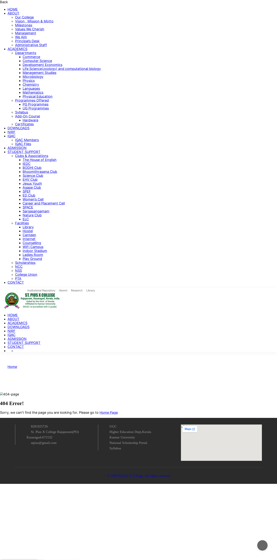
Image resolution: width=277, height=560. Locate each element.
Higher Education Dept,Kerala (130, 432)
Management (25, 33)
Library (28, 227)
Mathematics (33, 92)
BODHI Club (32, 168)
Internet (29, 239)
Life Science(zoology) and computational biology (62, 69)
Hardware (30, 120)
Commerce (31, 57)
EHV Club (30, 180)
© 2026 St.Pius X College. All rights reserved (138, 475)
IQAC (11, 136)
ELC (26, 219)
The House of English (40, 160)
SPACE (28, 207)
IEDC (27, 164)
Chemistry (31, 85)
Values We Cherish (29, 29)
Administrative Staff (31, 45)
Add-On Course (27, 116)
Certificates (24, 124)
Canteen (29, 235)
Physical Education (38, 96)
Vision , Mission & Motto (34, 21)
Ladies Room (33, 255)
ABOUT (13, 13)
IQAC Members (27, 140)
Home (12, 367)
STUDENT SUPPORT (24, 152)
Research (77, 290)
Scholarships (25, 263)
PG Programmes (35, 104)
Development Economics (42, 65)
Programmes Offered (32, 100)
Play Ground (32, 259)
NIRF (11, 132)
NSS (18, 271)
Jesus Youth (32, 183)
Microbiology (33, 77)
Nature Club (32, 215)
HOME (13, 9)
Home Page (108, 412)
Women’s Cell (33, 199)
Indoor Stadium (35, 251)
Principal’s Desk (27, 41)
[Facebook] (24, 454)
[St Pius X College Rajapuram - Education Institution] (33, 308)
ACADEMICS (17, 49)
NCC (19, 267)
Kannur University (122, 437)
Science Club (33, 176)
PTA (18, 278)
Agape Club (32, 187)
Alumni (63, 290)
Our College (24, 17)
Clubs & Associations (31, 156)
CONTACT (16, 282)
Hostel (28, 231)
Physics (29, 81)
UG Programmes (36, 108)
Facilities (22, 223)
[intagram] (30, 454)
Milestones (23, 25)
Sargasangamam (36, 211)
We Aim (21, 37)
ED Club (29, 195)
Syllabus (21, 112)
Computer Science (37, 61)
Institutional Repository (41, 290)
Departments (25, 53)
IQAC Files (23, 144)
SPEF (27, 191)
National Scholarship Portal (128, 443)
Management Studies (39, 73)
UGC (113, 426)
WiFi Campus (33, 247)
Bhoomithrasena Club (40, 172)
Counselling (32, 243)
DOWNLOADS (18, 128)
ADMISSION (17, 148)
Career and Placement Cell (44, 203)
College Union (26, 275)
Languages (31, 88)
